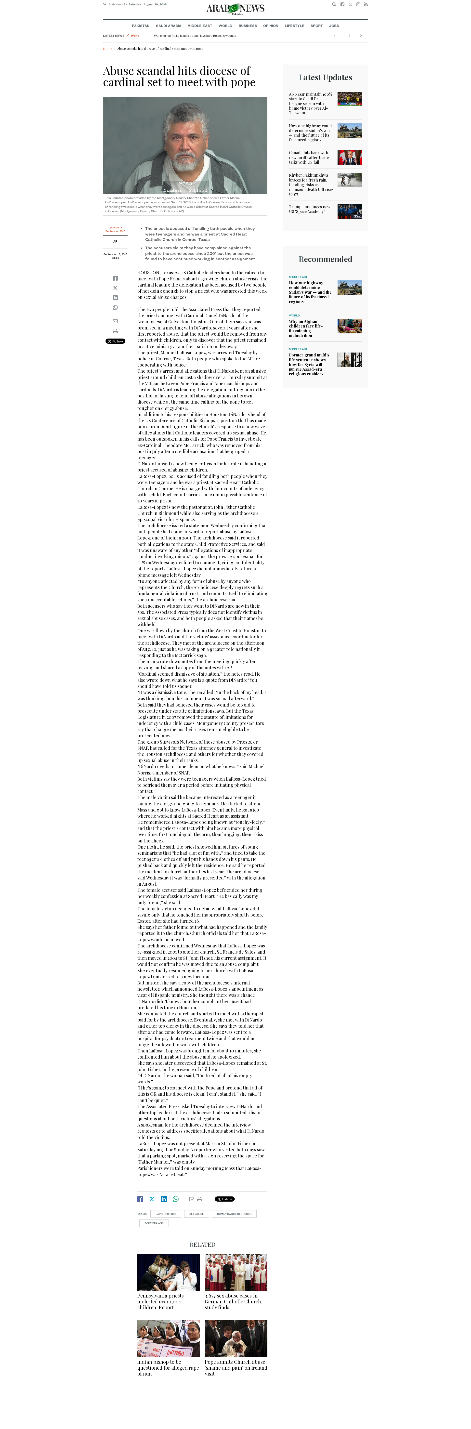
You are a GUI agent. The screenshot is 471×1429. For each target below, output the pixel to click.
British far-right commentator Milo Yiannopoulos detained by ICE (196, 36)
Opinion (270, 26)
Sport (317, 26)
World (225, 26)
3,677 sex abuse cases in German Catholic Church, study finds (233, 1301)
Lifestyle (294, 26)
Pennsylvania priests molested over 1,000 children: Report (160, 1301)
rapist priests (166, 1213)
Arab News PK (118, 4)
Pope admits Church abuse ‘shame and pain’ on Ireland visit (236, 1367)
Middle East (199, 26)
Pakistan (141, 26)
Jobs (334, 26)
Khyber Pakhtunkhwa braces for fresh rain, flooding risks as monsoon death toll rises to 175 (311, 184)
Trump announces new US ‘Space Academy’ (309, 209)
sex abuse (196, 1213)
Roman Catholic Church (234, 1213)
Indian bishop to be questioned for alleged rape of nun (168, 1367)
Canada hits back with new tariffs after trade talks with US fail (309, 157)
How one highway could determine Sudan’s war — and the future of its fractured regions (310, 133)
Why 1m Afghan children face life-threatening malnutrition (306, 328)
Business (248, 26)
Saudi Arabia (168, 26)
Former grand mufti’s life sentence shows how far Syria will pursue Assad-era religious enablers (309, 364)
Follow (117, 341)
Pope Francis (154, 1223)
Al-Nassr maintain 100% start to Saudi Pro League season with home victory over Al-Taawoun (310, 104)
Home (107, 48)
